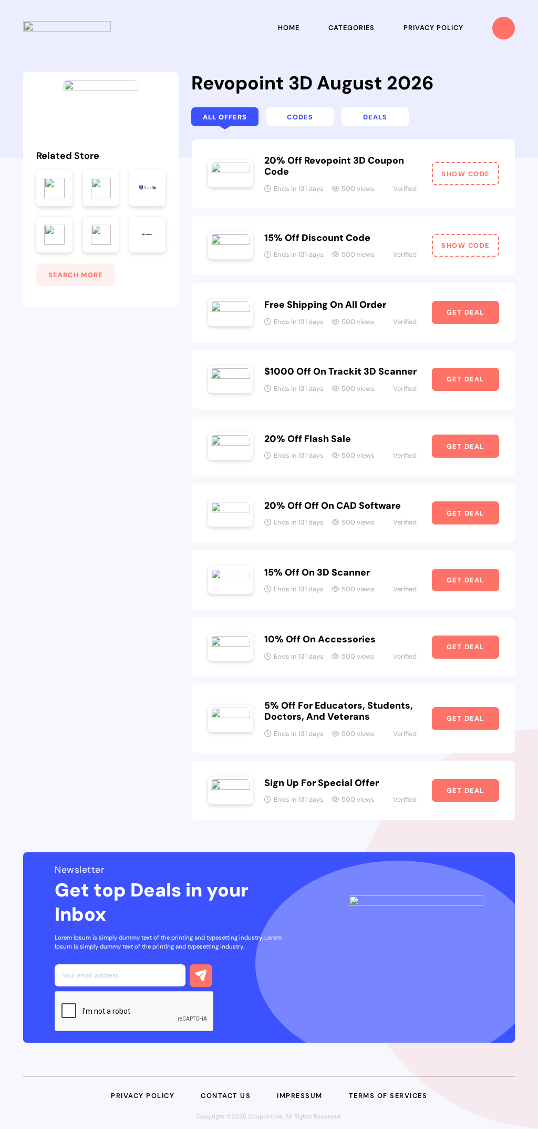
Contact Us (226, 1095)
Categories (351, 27)
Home (288, 27)
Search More (75, 274)
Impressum (300, 1095)
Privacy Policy (433, 27)
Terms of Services (388, 1095)
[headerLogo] (67, 28)
